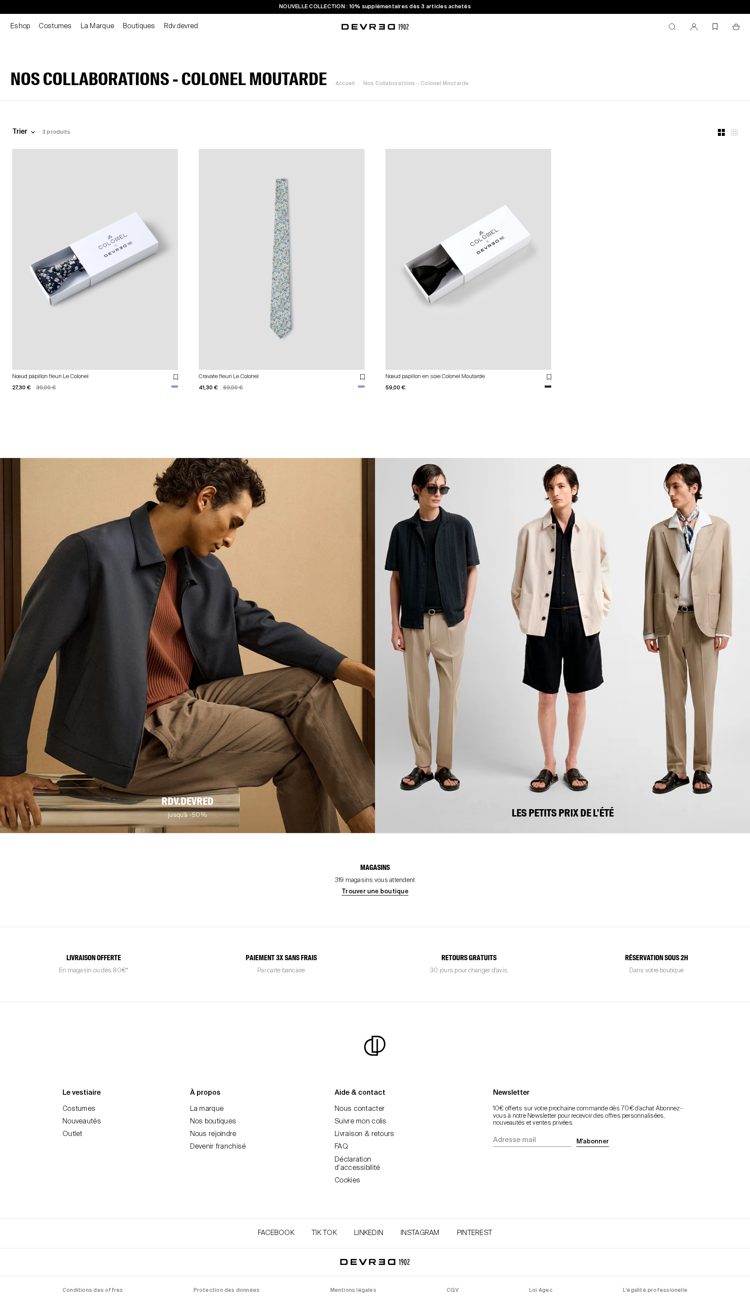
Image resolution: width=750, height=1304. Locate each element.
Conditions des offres (92, 1290)
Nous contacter (360, 1109)
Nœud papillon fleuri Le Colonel (50, 376)
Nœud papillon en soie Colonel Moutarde (435, 376)
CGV (453, 1290)
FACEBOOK (276, 1233)
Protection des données (227, 1290)
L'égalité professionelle (655, 1290)
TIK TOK (324, 1233)
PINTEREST (475, 1233)
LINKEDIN (368, 1233)
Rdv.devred (181, 26)
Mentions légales (353, 1290)
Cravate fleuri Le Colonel (229, 376)
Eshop (20, 26)
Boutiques (139, 26)
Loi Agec (541, 1290)
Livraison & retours (364, 1134)
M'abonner (592, 1142)
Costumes (55, 26)
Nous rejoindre (213, 1134)
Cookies (347, 1180)
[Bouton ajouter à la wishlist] (176, 377)
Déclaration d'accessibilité (357, 1164)
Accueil (345, 83)
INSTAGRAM (420, 1233)
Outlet (72, 1134)
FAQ (341, 1146)
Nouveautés (81, 1121)
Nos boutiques (213, 1121)
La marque (207, 1109)
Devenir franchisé (218, 1146)
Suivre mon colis (360, 1121)
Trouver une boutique (375, 892)
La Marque (98, 26)
